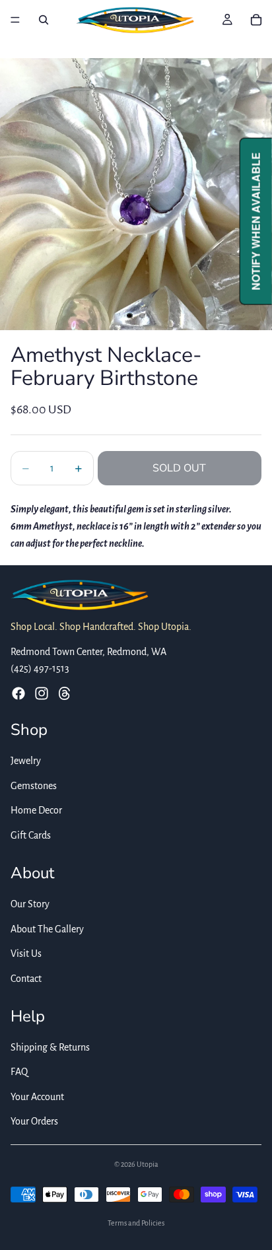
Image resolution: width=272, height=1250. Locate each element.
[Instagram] (42, 693)
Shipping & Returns (50, 1047)
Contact (26, 978)
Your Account (37, 1097)
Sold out (179, 468)
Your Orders (34, 1122)
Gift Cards (31, 835)
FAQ (19, 1071)
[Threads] (65, 693)
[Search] (43, 19)
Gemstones (34, 786)
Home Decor (36, 811)
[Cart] (256, 19)
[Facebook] (18, 693)
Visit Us (26, 953)
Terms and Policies (136, 1223)
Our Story (30, 904)
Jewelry (26, 760)
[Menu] (15, 20)
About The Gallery (47, 929)
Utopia (147, 1164)
